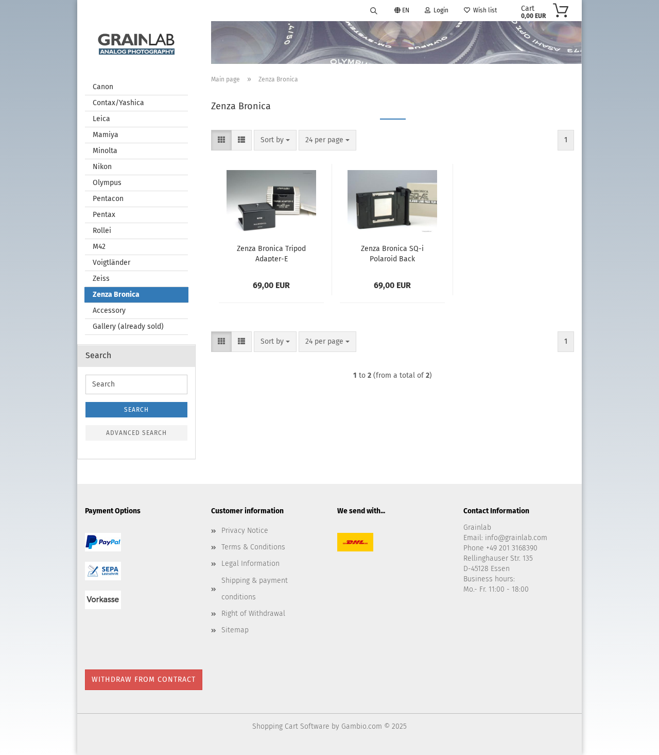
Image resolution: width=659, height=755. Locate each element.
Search (136, 409)
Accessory (109, 310)
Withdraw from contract (144, 679)
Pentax (104, 214)
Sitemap (235, 630)
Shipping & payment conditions (254, 588)
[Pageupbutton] (630, 739)
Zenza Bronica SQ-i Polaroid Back (392, 253)
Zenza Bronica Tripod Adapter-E (271, 253)
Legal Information (250, 563)
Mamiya (105, 134)
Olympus (107, 182)
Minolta (105, 150)
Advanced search (136, 433)
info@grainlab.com (516, 537)
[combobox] (275, 140)
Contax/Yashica (118, 102)
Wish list (483, 10)
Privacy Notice (244, 530)
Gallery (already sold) (128, 326)
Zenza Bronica (116, 294)
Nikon (102, 166)
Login (439, 10)
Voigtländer (111, 262)
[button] (221, 140)
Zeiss (101, 278)
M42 (99, 246)
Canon (103, 86)
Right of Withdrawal (253, 613)
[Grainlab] (136, 42)
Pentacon (108, 198)
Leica (101, 118)
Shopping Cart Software (291, 726)
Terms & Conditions (253, 547)
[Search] (374, 10)
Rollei (102, 230)
